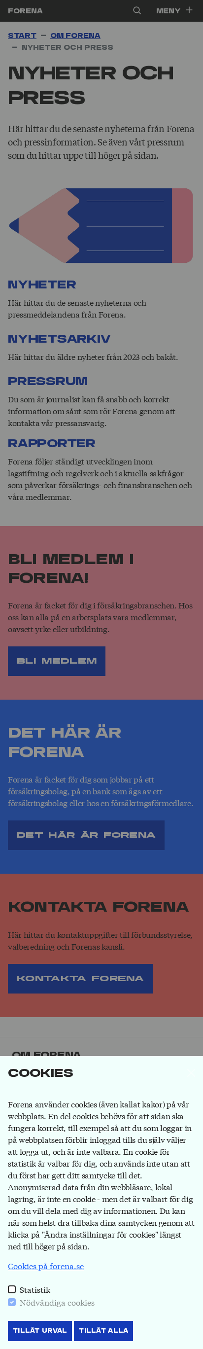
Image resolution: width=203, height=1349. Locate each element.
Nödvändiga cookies (57, 1302)
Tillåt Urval (40, 1330)
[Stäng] (191, 1073)
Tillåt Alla (103, 1330)
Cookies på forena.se (46, 1265)
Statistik (35, 1289)
